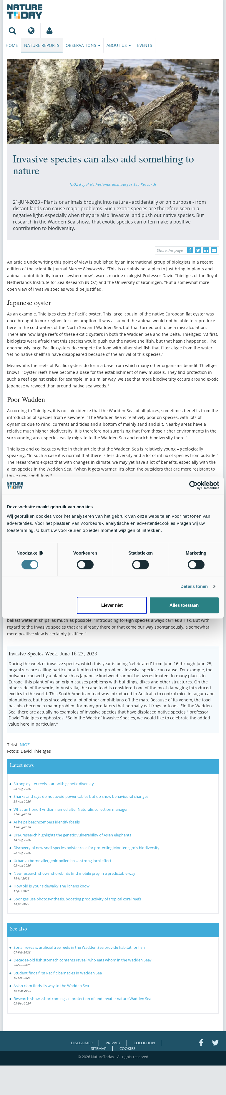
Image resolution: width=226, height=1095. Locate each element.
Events (144, 45)
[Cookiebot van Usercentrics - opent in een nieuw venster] (193, 485)
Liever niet (112, 605)
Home (12, 45)
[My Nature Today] (49, 30)
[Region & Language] (31, 30)
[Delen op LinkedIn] (206, 250)
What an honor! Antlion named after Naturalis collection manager (71, 809)
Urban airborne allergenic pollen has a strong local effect (63, 860)
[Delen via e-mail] (214, 250)
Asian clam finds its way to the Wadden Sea (51, 985)
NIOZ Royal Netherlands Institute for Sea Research (113, 184)
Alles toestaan (184, 605)
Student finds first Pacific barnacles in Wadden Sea (58, 973)
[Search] (12, 30)
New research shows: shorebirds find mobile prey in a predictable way (74, 873)
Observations (81, 45)
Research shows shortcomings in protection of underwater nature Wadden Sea (82, 998)
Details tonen (194, 586)
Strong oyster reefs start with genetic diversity (54, 783)
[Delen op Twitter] (198, 250)
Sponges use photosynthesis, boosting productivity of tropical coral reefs (77, 899)
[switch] (85, 564)
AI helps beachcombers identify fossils (47, 822)
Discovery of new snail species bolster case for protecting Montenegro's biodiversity (86, 847)
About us (117, 45)
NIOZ (25, 744)
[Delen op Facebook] (190, 250)
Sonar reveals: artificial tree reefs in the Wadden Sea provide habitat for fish (79, 947)
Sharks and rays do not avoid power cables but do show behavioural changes (81, 796)
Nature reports (41, 45)
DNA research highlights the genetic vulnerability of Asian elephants (72, 835)
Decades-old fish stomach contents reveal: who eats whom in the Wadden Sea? (83, 960)
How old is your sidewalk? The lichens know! (52, 886)
